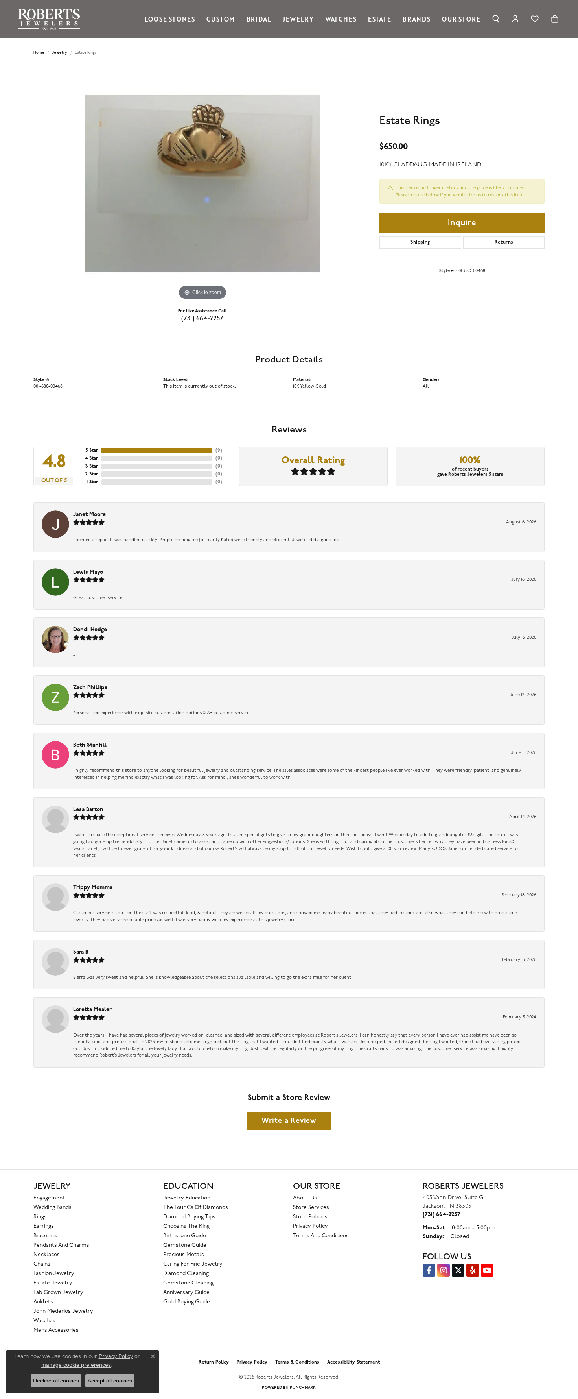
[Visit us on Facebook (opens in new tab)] (429, 1270)
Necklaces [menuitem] (46, 1255)
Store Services (311, 1207)
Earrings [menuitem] (43, 1226)
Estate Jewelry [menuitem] (52, 1283)
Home (38, 52)
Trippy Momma (92, 888)
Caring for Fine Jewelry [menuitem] (193, 1264)
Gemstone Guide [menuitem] (184, 1245)
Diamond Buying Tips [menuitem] (189, 1217)
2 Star (91, 474)
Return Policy (214, 1362)
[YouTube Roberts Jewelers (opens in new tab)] (487, 1270)
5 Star (91, 450)
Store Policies (310, 1217)
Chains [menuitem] (41, 1264)
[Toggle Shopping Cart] (555, 18)
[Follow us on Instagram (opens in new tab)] (443, 1270)
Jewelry (298, 19)
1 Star (92, 482)
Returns (504, 242)
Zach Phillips (90, 688)
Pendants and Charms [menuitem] (61, 1245)
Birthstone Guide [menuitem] (184, 1236)
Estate (379, 19)
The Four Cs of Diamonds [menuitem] (195, 1207)
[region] (202, 184)
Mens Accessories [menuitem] (56, 1330)
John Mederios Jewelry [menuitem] (63, 1311)
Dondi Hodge (90, 630)
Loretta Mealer (92, 1010)
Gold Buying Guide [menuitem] (186, 1302)
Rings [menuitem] (40, 1217)
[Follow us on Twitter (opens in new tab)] (458, 1270)
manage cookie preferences (76, 1365)
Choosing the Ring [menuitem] (186, 1226)
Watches (341, 19)
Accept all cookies (110, 1380)
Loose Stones (170, 19)
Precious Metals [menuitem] (183, 1255)
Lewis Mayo (88, 572)
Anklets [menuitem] (43, 1302)
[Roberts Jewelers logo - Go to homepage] (51, 19)
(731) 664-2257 (202, 319)
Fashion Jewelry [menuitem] (53, 1274)
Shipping (420, 242)
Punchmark (303, 1388)
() (218, 450)
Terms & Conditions (297, 1362)
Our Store (461, 19)
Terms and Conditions (321, 1236)
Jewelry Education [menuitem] (186, 1198)
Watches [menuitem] (44, 1321)
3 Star (91, 466)
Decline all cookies (56, 1380)
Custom (220, 19)
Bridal (259, 19)
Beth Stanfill (90, 745)
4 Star (91, 458)
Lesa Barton (88, 810)
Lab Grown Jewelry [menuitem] (58, 1293)
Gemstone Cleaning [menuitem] (188, 1283)
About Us (305, 1198)
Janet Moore (89, 514)
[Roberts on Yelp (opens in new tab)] (472, 1270)
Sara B (80, 952)
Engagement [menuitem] (49, 1198)
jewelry (59, 52)
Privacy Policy (310, 1226)
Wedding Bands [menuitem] (52, 1207)
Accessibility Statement (353, 1362)
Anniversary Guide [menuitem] (186, 1293)
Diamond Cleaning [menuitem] (186, 1274)
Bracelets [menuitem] (45, 1236)
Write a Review (289, 1121)
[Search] (496, 18)
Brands (417, 19)
